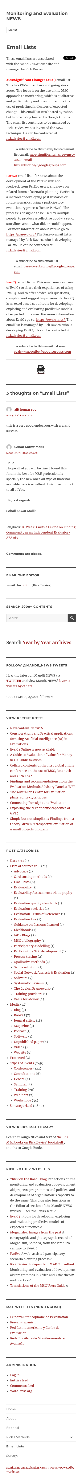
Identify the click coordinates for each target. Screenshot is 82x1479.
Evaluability (23, 887)
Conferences (23, 1068)
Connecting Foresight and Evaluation (38, 803)
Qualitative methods (29, 962)
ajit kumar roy (25, 409)
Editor (26, 585)
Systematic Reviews (29, 983)
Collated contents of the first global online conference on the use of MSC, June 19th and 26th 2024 (42, 770)
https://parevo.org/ (21, 234)
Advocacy (21, 871)
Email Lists (15, 1446)
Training (20, 1090)
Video (18, 1047)
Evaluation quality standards (35, 903)
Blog (17, 1010)
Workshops (22, 1100)
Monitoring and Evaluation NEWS (26, 1467)
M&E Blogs (22, 935)
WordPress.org (21, 1391)
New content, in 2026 (26, 728)
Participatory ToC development (37, 951)
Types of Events (22, 1063)
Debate (19, 1079)
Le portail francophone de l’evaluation (39, 1317)
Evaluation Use (25, 919)
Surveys (12, 1456)
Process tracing (25, 956)
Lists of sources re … (25, 866)
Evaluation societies (29, 908)
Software (20, 978)
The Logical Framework (32, 988)
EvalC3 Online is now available (32, 749)
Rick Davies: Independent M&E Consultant (42, 1264)
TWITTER (13, 681)
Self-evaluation (26, 967)
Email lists (22, 882)
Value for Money (26, 999)
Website (20, 1052)
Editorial (12, 1428)
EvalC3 (15, 1216)
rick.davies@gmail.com (23, 138)
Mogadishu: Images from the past (35, 1232)
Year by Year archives (47, 643)
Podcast (20, 1031)
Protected (17, 1058)
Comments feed (22, 1386)
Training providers (28, 994)
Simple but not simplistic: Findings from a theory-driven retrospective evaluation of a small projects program (42, 824)
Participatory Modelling (32, 946)
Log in (15, 1375)
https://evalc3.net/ (51, 319)
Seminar (20, 1084)
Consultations (24, 1074)
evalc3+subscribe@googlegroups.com (42, 351)
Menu (12, 29)
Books (18, 1015)
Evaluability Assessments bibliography (43, 893)
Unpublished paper (28, 1042)
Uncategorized (21, 1106)
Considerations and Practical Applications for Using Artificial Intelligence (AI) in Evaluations (41, 739)
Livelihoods (22, 930)
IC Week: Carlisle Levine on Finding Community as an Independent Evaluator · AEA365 (41, 532)
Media (14, 1004)
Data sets (17, 861)
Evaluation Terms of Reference (37, 914)
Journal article (24, 1020)
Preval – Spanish (23, 1322)
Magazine (21, 1026)
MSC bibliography (27, 940)
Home (11, 1409)
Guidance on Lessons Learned (36, 924)
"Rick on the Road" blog (28, 1179)
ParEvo (15, 1254)
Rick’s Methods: (18, 1437)
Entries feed (19, 1380)
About (11, 1418)
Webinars (21, 1095)
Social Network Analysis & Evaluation (42, 972)
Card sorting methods (30, 877)
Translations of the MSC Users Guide (37, 1285)
